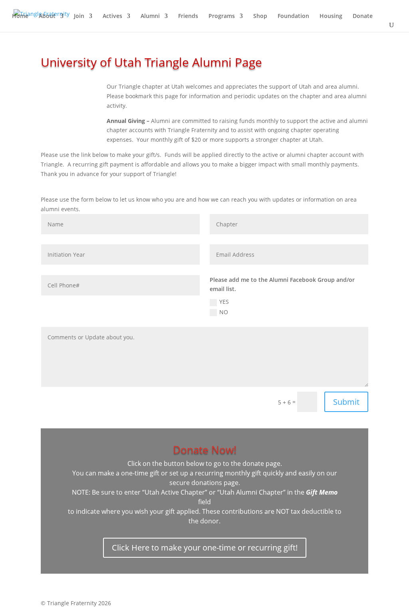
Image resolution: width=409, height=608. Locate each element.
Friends (188, 16)
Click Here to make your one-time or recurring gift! (205, 547)
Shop (260, 16)
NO (223, 312)
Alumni (150, 16)
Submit (346, 401)
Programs (221, 16)
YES (224, 301)
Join (79, 16)
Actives (112, 16)
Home (20, 16)
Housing (331, 16)
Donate (363, 16)
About (47, 16)
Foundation (293, 16)
